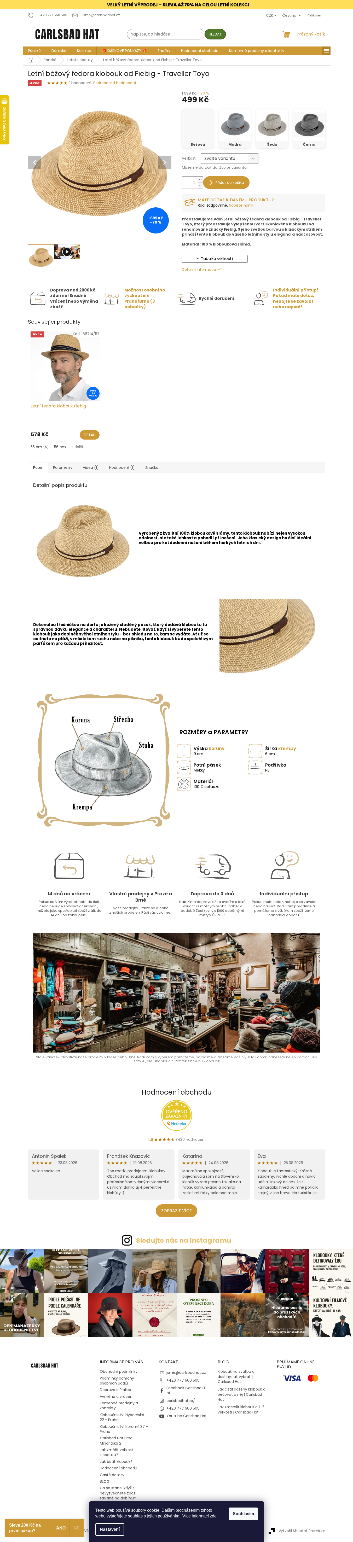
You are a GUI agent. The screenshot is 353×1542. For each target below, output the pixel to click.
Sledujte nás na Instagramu (183, 1240)
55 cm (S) (40, 446)
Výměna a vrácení (117, 1396)
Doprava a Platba (115, 1389)
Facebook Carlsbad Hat (185, 1390)
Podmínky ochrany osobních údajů (117, 1381)
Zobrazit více (176, 1211)
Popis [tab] (38, 467)
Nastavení (110, 1529)
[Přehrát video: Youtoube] (67, 251)
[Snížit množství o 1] (200, 186)
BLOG (104, 1481)
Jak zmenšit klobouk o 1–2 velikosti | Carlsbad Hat (241, 1410)
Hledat (215, 34)
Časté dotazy (112, 1474)
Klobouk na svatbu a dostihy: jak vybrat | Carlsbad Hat (236, 1376)
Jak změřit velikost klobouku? (116, 1452)
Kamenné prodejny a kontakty (119, 1405)
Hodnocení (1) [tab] (122, 467)
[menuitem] (34, 50)
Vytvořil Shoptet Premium (302, 1530)
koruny (216, 748)
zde (213, 1516)
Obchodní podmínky (118, 1371)
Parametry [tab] (62, 467)
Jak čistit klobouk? (116, 1461)
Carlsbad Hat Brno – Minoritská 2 (118, 1440)
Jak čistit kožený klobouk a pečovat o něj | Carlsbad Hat (241, 1394)
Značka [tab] (151, 467)
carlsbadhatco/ (180, 1400)
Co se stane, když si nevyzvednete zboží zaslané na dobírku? (118, 1493)
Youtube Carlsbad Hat (186, 1415)
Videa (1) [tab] (91, 467)
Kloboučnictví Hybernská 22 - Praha (122, 1417)
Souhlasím (243, 1513)
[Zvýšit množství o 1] (200, 180)
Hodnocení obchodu (177, 1092)
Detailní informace (199, 269)
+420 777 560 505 (182, 1380)
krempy (287, 748)
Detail (89, 434)
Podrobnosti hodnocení (114, 82)
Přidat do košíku (230, 182)
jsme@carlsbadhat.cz (186, 1372)
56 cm (60, 446)
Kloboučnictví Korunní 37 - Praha (124, 1429)
